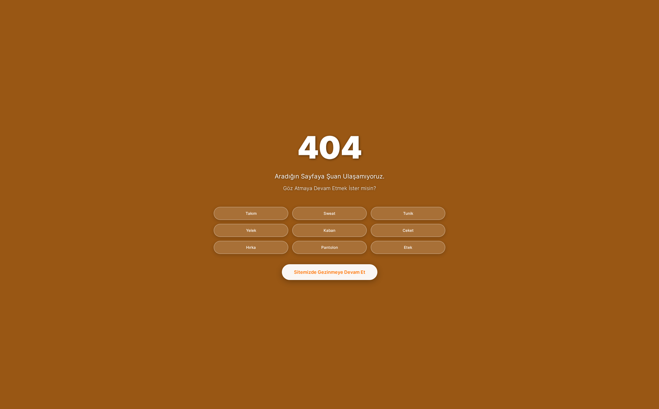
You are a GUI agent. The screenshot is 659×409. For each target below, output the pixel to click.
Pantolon (329, 247)
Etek (408, 247)
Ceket (408, 230)
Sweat (329, 213)
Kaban (329, 230)
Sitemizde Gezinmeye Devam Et (329, 272)
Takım (251, 213)
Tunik (408, 213)
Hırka (251, 247)
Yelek (251, 230)
